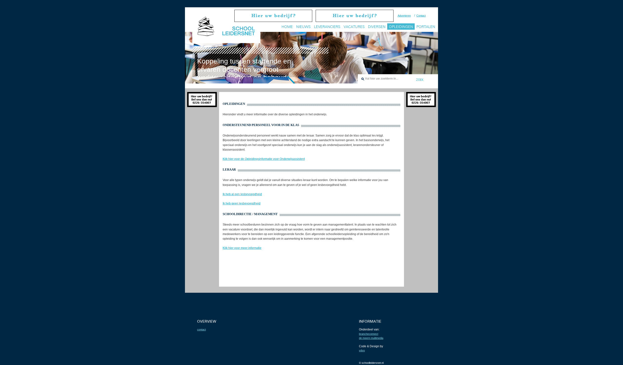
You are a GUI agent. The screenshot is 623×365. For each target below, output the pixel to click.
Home (287, 26)
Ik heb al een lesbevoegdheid (242, 194)
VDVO (362, 350)
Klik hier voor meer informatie (242, 248)
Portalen (425, 26)
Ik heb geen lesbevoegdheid (241, 203)
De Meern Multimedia (371, 338)
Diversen (376, 26)
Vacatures (354, 26)
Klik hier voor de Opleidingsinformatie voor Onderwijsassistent (264, 159)
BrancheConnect (368, 333)
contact (201, 329)
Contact (421, 15)
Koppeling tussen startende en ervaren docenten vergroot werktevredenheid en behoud (244, 69)
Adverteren (404, 15)
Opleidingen (401, 26)
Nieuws (303, 26)
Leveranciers (327, 26)
